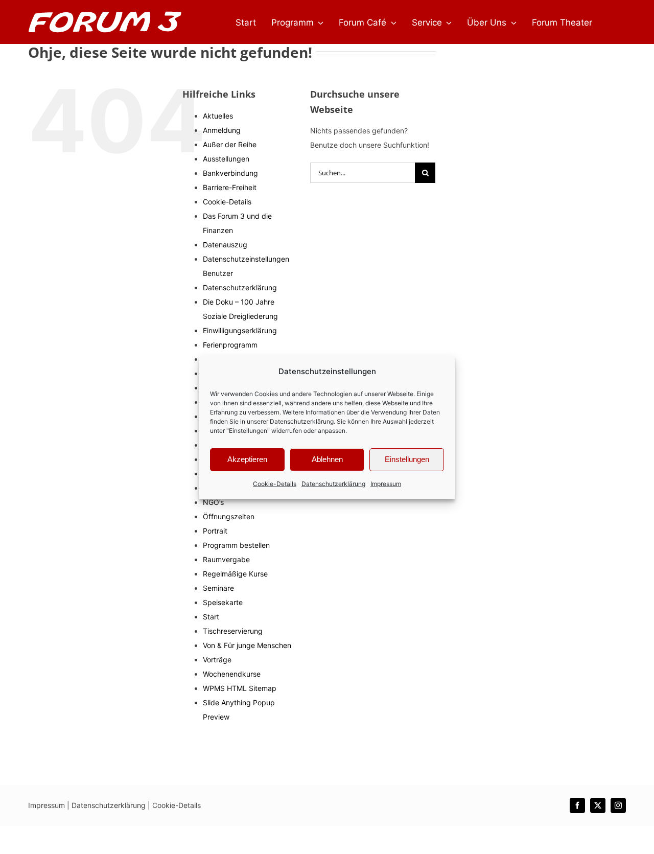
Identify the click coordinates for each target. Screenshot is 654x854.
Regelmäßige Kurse (235, 573)
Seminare (218, 588)
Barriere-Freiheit (229, 187)
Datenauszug (225, 244)
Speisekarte (223, 602)
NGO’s (213, 502)
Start (211, 616)
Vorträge (217, 659)
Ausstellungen (226, 158)
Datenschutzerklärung (302, 421)
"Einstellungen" (248, 430)
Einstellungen (407, 459)
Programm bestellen (236, 545)
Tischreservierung (233, 631)
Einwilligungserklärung (240, 330)
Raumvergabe (226, 559)
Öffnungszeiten (228, 516)
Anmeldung (222, 130)
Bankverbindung (230, 173)
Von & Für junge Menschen (247, 645)
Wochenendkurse (232, 674)
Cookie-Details (274, 484)
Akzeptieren (247, 459)
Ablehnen (327, 459)
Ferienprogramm (230, 344)
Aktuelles (218, 115)
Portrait (215, 530)
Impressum (385, 484)
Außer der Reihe (229, 144)
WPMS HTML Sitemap (239, 688)
